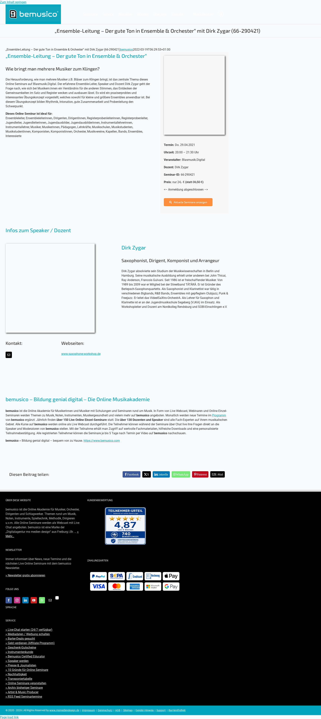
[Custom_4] (57, 597)
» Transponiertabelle (19, 679)
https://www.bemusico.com (102, 440)
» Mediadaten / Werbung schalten (28, 634)
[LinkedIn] (25, 600)
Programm (219, 415)
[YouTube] (34, 600)
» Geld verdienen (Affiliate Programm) (30, 643)
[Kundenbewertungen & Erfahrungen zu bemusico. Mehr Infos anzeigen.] (125, 526)
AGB (117, 710)
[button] (221, 13)
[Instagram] (17, 600)
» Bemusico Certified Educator (25, 656)
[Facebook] (9, 600)
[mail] (9, 355)
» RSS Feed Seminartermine (24, 696)
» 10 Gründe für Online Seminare (27, 670)
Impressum (88, 710)
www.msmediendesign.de (64, 710)
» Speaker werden (17, 661)
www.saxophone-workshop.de (80, 354)
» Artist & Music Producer (22, 692)
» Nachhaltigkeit (16, 674)
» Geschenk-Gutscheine (21, 647)
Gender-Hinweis (144, 710)
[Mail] (50, 600)
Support (161, 710)
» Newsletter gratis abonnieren (25, 575)
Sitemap (128, 710)
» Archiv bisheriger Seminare (24, 687)
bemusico (126, 49)
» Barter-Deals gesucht (20, 638)
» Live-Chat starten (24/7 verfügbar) (29, 629)
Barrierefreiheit (177, 710)
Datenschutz (105, 710)
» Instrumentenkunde (19, 652)
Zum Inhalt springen (13, 2)
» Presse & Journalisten (21, 665)
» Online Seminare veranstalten (26, 683)
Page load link (9, 717)
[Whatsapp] (42, 600)
